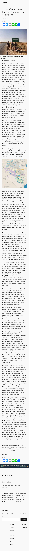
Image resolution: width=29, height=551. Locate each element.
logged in (13, 485)
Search (4, 516)
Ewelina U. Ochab (9, 60)
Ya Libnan (4, 2)
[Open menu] (26, 2)
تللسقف (12, 156)
